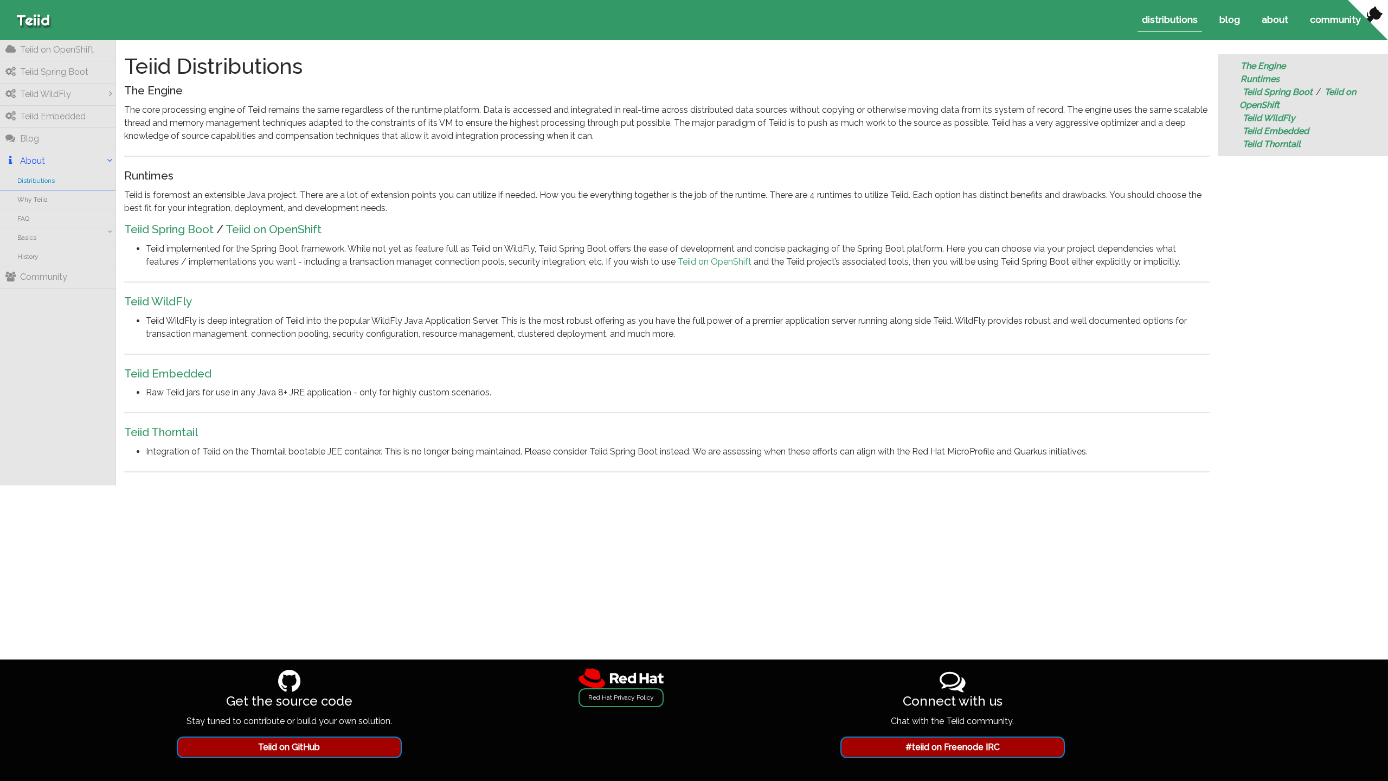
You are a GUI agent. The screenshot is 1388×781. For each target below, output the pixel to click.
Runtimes (1260, 79)
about (1275, 19)
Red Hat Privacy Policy (621, 697)
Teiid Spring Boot (169, 229)
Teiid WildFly (158, 301)
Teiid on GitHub (289, 747)
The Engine (1263, 66)
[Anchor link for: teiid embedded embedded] (215, 373)
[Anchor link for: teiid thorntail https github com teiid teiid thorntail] (201, 433)
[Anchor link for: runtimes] (177, 176)
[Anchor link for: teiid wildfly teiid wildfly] (196, 302)
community (1335, 19)
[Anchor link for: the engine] (186, 91)
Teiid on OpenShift (274, 229)
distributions (1170, 19)
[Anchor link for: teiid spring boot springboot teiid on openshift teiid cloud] (325, 230)
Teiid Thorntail (161, 432)
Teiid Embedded (167, 373)
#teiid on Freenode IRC (952, 747)
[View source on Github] (1368, 20)
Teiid (33, 19)
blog (1229, 19)
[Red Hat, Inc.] (621, 678)
